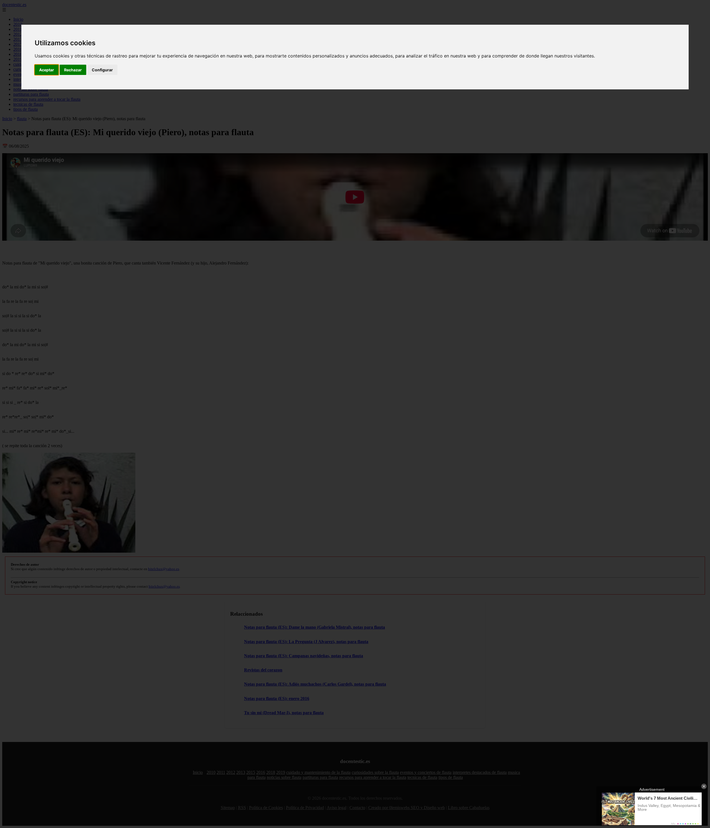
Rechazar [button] (73, 69)
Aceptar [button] (46, 69)
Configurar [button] (102, 69)
